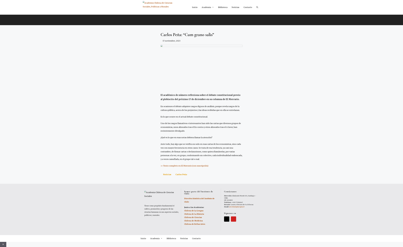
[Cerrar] (3, 244)
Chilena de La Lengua (193, 211)
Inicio (195, 7)
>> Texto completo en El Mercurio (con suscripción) (184, 166)
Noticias (235, 7)
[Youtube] (233, 219)
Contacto (247, 7)
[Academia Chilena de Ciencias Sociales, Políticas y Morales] (159, 7)
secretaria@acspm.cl (236, 207)
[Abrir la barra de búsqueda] (257, 7)
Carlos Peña (181, 174)
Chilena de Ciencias (193, 217)
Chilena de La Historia (194, 214)
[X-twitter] (226, 219)
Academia (206, 7)
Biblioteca (222, 7)
